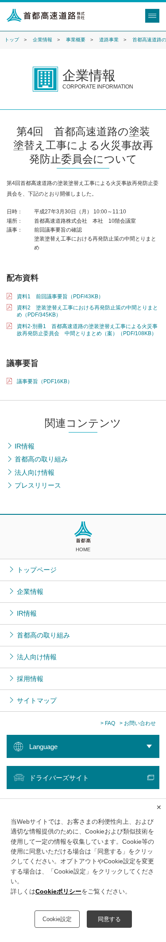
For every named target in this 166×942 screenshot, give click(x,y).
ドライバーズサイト (59, 778)
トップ (11, 39)
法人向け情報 (37, 657)
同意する (109, 919)
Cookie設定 (57, 919)
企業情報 (42, 39)
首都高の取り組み (43, 635)
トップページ (37, 569)
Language (43, 746)
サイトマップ (37, 700)
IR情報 (27, 613)
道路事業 (109, 39)
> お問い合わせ (138, 723)
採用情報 (30, 678)
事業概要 (75, 39)
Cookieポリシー (58, 891)
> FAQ (107, 723)
